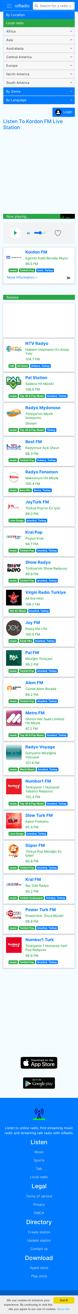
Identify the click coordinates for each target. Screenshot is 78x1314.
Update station (39, 1240)
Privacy (39, 1204)
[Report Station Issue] (69, 278)
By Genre (13, 91)
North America (17, 74)
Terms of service (39, 1196)
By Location (15, 15)
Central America (19, 57)
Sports (39, 1160)
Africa (11, 31)
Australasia (15, 48)
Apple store (39, 1268)
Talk (39, 1168)
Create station (39, 1232)
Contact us (39, 1249)
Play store (39, 1276)
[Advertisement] (39, 173)
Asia (9, 40)
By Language (16, 100)
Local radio (15, 23)
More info (63, 1309)
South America (17, 83)
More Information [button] (21, 277)
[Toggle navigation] (9, 6)
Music (39, 1152)
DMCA (39, 1213)
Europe (11, 65)
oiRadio (22, 5)
